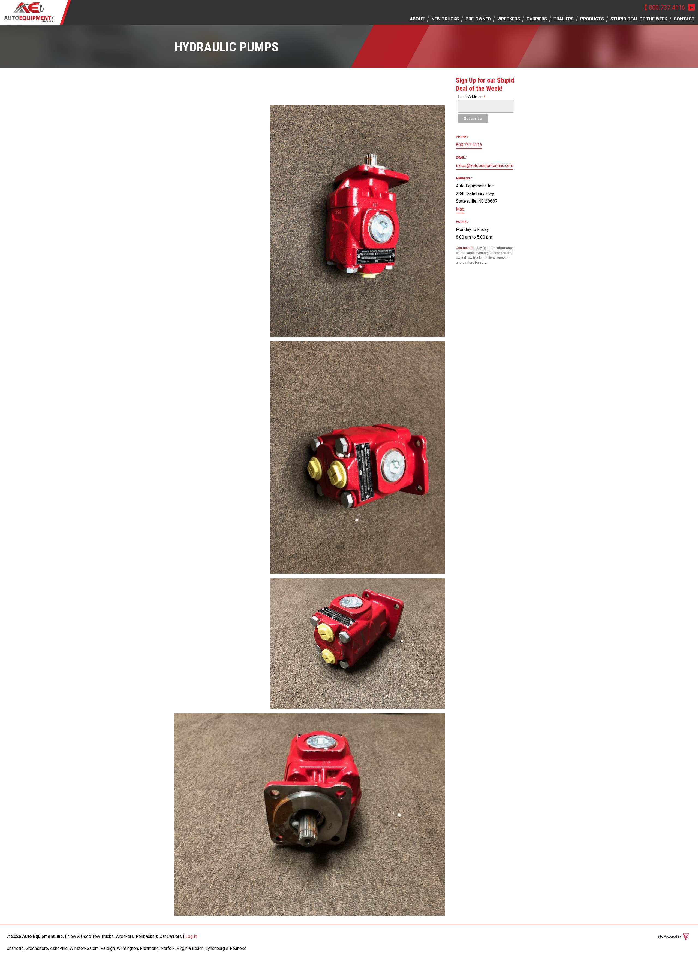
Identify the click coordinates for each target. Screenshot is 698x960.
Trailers (563, 19)
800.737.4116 (667, 7)
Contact (684, 19)
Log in (191, 936)
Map (460, 209)
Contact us (464, 248)
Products (592, 19)
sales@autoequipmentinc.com (484, 165)
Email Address (472, 96)
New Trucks (445, 19)
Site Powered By (669, 936)
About (417, 19)
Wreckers (508, 19)
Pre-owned (478, 19)
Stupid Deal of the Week (638, 19)
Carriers (536, 19)
